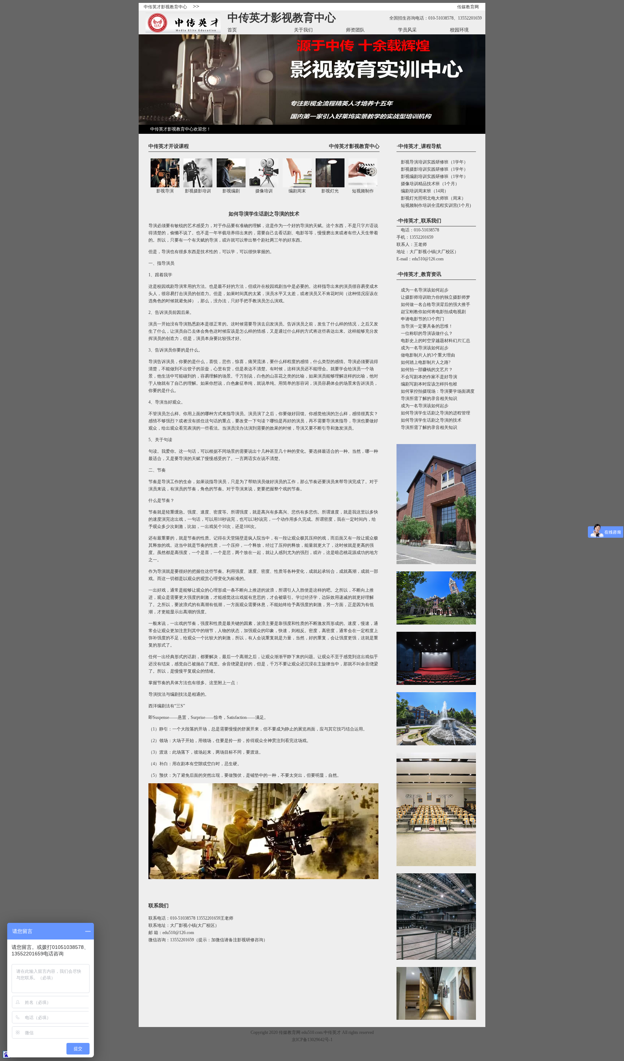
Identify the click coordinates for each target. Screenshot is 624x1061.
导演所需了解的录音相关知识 (426, 398)
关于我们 (303, 30)
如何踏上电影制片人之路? (423, 362)
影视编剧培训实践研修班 (422, 176)
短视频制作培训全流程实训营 (426, 205)
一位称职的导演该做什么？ (424, 333)
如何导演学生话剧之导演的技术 (429, 420)
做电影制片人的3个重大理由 (425, 355)
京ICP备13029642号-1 (312, 1039)
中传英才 (332, 1032)
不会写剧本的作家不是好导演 (426, 376)
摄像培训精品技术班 (418, 183)
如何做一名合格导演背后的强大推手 (433, 304)
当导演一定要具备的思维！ (424, 326)
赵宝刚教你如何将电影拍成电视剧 (431, 311)
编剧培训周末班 (413, 190)
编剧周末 (297, 190)
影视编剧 (231, 190)
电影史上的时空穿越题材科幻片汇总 (433, 340)
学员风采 (407, 30)
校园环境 (459, 30)
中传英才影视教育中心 (165, 6)
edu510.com (312, 1032)
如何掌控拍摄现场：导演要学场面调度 (435, 391)
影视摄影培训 (198, 190)
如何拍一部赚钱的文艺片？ (424, 369)
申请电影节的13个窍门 (420, 318)
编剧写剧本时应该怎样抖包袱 (426, 384)
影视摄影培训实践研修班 (422, 169)
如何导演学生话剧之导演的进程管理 (433, 413)
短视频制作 (363, 190)
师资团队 (355, 30)
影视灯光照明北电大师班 (422, 198)
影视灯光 (330, 190)
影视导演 (165, 190)
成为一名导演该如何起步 (422, 290)
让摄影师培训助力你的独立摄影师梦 (433, 297)
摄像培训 (264, 190)
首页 (232, 30)
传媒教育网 (468, 6)
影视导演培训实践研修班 (422, 162)
